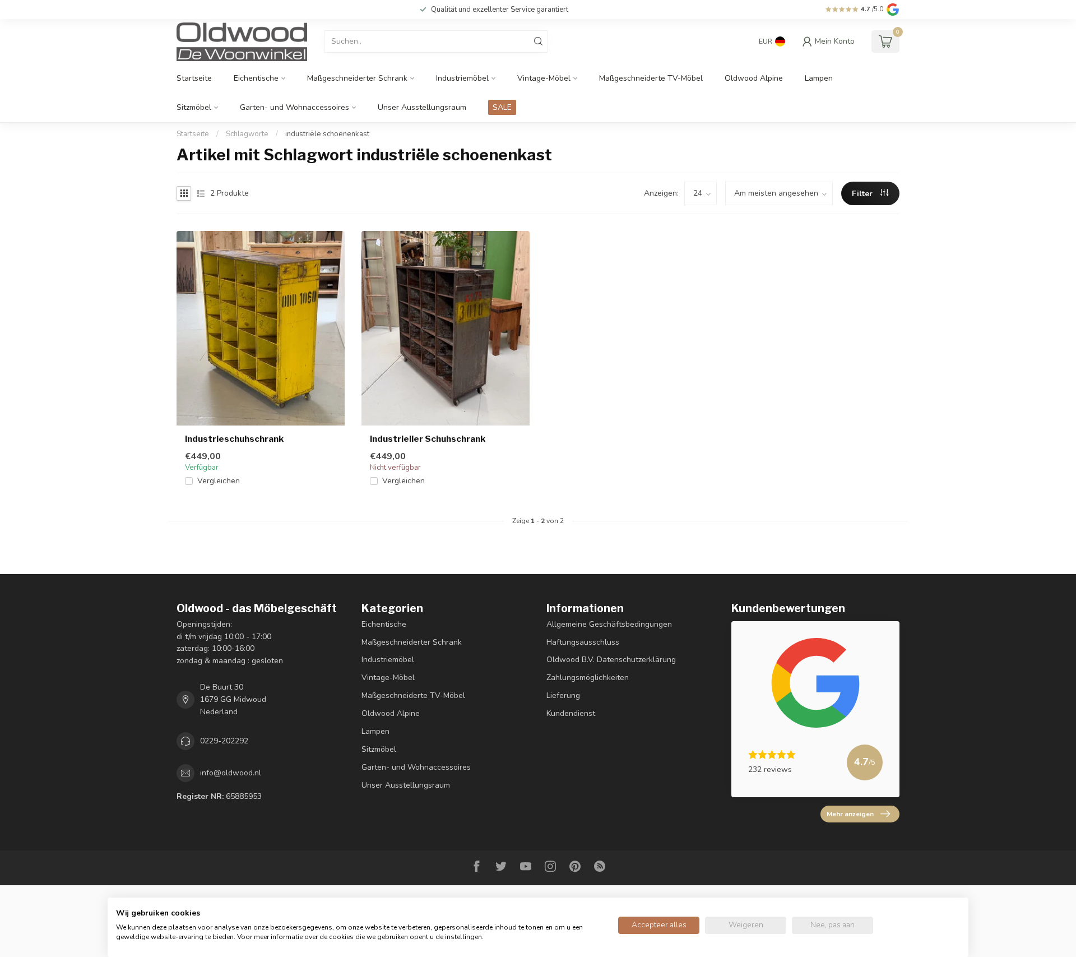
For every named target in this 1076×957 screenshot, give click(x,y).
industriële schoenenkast (327, 134)
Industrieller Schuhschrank (427, 439)
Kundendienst (570, 713)
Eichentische (256, 78)
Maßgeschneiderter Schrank (357, 78)
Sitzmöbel (194, 107)
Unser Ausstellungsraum (422, 107)
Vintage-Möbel (544, 78)
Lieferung (563, 695)
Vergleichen (218, 481)
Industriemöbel (462, 78)
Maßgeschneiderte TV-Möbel (651, 78)
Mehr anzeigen (850, 814)
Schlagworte (247, 134)
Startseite (194, 78)
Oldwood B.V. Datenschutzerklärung (611, 659)
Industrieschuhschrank (234, 439)
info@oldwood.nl (230, 773)
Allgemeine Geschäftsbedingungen (609, 624)
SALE (502, 107)
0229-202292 (224, 741)
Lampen (819, 78)
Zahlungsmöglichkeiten (587, 677)
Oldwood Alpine (754, 78)
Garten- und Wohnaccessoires (294, 107)
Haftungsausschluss (582, 642)
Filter (863, 193)
